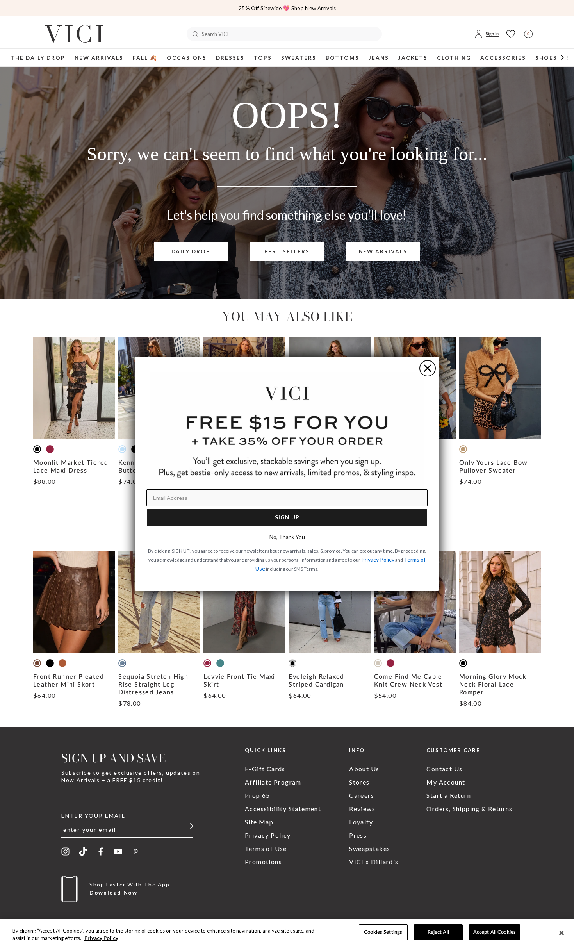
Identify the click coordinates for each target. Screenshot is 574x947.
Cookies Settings (383, 932)
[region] (287, 933)
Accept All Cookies (494, 932)
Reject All (438, 932)
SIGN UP (287, 517)
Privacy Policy (101, 938)
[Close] (561, 932)
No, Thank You (287, 536)
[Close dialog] (427, 368)
